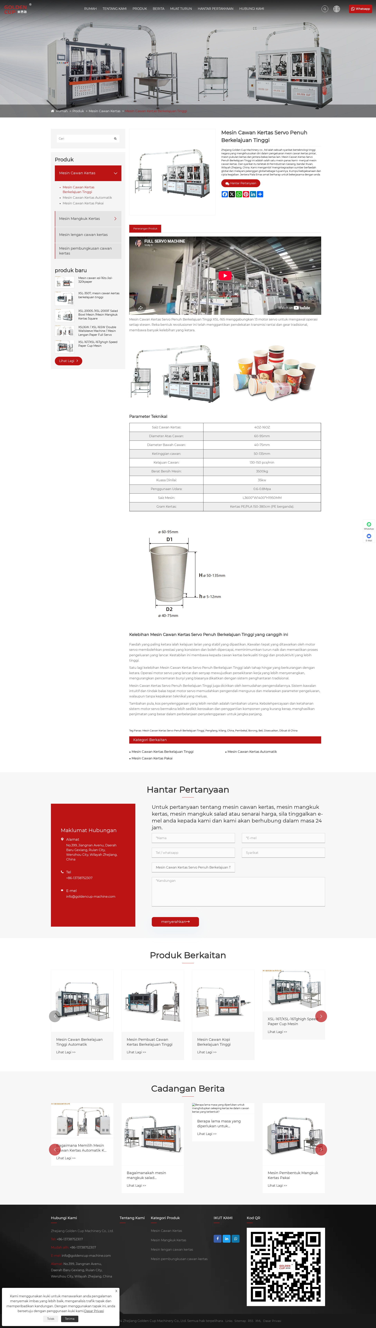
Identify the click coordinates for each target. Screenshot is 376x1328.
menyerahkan (175, 922)
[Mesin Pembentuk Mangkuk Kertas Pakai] (294, 1134)
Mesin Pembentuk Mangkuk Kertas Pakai (293, 1175)
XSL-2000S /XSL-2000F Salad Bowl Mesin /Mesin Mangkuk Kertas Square (98, 314)
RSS (250, 1321)
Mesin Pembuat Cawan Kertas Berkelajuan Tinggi (79, 1042)
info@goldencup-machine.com (90, 896)
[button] (55, 1016)
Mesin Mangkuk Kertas (79, 219)
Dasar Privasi (272, 1321)
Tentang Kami (115, 9)
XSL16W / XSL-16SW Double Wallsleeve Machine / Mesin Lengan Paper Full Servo (97, 331)
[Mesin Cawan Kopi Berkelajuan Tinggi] (153, 1001)
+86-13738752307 (79, 878)
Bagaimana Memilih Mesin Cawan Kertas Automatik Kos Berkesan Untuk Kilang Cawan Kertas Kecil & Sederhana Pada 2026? (82, 1148)
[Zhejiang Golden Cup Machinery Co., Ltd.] (18, 9)
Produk (140, 9)
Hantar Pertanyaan (215, 9)
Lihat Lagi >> (66, 1052)
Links (228, 1321)
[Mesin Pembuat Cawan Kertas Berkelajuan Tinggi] (82, 1001)
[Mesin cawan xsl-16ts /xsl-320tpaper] (64, 278)
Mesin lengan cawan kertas (83, 235)
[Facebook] (217, 1239)
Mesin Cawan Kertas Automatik (87, 198)
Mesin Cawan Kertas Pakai (83, 203)
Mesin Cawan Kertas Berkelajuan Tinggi (156, 111)
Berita (158, 9)
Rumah (90, 9)
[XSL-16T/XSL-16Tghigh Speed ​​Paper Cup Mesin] (64, 342)
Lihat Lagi (67, 361)
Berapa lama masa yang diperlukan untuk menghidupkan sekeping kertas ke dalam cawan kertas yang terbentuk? (219, 1124)
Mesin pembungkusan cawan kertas (85, 250)
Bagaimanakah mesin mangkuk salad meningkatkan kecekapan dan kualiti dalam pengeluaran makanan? (150, 1175)
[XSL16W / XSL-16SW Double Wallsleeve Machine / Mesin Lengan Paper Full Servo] (64, 327)
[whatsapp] (236, 1239)
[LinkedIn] (226, 1239)
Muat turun (181, 9)
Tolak (50, 1319)
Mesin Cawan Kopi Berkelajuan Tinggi (143, 1042)
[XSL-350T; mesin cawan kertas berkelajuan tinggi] (64, 293)
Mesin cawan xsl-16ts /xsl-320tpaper (95, 280)
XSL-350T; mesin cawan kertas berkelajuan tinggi (98, 295)
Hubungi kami (251, 9)
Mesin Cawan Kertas (104, 111)
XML (258, 1321)
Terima (69, 1319)
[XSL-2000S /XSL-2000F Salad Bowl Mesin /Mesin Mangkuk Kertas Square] (64, 311)
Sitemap (240, 1321)
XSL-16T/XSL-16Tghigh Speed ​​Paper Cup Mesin (98, 344)
